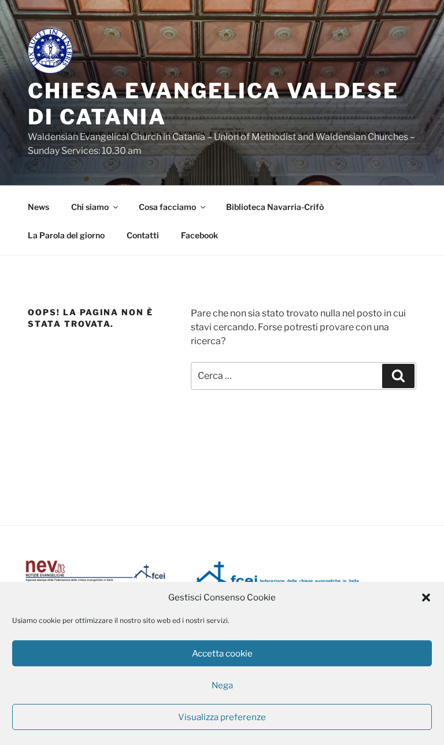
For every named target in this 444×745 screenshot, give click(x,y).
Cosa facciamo (167, 207)
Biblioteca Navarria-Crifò (275, 207)
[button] (426, 597)
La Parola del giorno (66, 235)
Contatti (143, 235)
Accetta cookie (222, 653)
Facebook (199, 235)
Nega (222, 685)
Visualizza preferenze (222, 717)
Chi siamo (90, 207)
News (38, 207)
